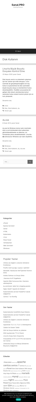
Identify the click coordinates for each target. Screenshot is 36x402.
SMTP (5, 386)
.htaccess (7, 362)
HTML (5, 231)
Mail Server (18, 373)
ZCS (28, 388)
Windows (7, 146)
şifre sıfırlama (14, 390)
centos (7, 365)
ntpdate (16, 380)
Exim (24, 371)
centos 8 (23, 365)
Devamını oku (7, 100)
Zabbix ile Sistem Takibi (11, 327)
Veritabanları (7, 243)
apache (21, 361)
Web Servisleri (8, 245)
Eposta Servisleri (8, 226)
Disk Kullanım (12, 108)
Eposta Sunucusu (14, 370)
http (4, 373)
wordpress (17, 388)
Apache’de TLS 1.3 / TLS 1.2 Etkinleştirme (17, 325)
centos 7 (15, 365)
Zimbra (6, 391)
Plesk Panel (7, 240)
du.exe (6, 120)
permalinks (20, 380)
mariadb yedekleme (7, 377)
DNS (26, 368)
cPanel (5, 223)
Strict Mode (16, 386)
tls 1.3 (24, 386)
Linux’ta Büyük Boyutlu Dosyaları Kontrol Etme (14, 69)
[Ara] (30, 162)
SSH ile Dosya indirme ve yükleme (14, 330)
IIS (11, 373)
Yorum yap (8, 111)
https (8, 373)
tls (21, 386)
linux (14, 373)
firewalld (28, 370)
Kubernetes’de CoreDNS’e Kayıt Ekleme (16, 312)
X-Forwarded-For (23, 388)
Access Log (14, 362)
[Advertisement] (18, 30)
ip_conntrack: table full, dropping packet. (17, 286)
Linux (6, 106)
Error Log (20, 370)
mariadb (26, 373)
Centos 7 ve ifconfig (10, 296)
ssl (13, 386)
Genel (5, 229)
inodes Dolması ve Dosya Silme (13, 275)
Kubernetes (7, 234)
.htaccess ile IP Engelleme (12, 278)
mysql (15, 376)
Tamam (18, 399)
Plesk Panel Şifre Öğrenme (17, 383)
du (19, 108)
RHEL (28, 383)
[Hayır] (34, 397)
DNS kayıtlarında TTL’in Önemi (13, 333)
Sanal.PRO (18, 4)
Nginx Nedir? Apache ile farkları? (14, 289)
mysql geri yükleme (23, 377)
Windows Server (8, 388)
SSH (10, 385)
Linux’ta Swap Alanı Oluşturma (13, 336)
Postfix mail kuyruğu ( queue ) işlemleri (16, 268)
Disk (5, 108)
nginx (11, 379)
